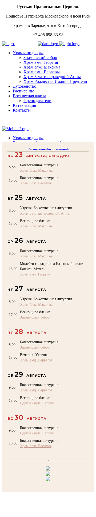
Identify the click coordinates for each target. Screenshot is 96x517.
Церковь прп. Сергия (37, 403)
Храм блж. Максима (36, 170)
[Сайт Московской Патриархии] (48, 469)
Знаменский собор (35, 317)
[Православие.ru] (48, 474)
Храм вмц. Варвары (36, 360)
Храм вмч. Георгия (35, 274)
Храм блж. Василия (35, 183)
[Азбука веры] (48, 479)
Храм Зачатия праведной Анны (45, 213)
